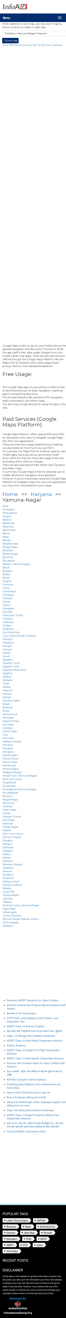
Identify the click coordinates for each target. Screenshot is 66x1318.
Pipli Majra (8, 820)
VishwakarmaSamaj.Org (18, 1313)
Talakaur (7, 902)
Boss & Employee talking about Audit (26, 1097)
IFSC (28, 1239)
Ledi (5, 734)
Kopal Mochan (11, 721)
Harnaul (7, 649)
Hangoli (7, 646)
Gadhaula (8, 622)
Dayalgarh (9, 608)
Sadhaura (8, 847)
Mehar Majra (10, 762)
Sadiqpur (8, 850)
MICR (43, 1239)
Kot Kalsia (8, 724)
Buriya (6, 577)
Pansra (6, 813)
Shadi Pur (8, 878)
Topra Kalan (9, 908)
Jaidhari (7, 676)
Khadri (6, 704)
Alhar (5, 506)
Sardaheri (8, 874)
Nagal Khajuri (10, 799)
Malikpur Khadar (12, 741)
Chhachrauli (9, 591)
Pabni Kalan (9, 809)
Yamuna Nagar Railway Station (21, 919)
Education (11, 1239)
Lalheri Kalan (10, 731)
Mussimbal (9, 785)
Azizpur (7, 516)
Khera (6, 710)
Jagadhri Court (11, 663)
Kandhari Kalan (11, 700)
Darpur (7, 605)
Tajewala (8, 898)
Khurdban (8, 717)
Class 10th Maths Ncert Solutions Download (30, 1110)
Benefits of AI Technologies (21, 1013)
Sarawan (7, 871)
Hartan (7, 652)
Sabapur (7, 844)
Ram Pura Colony (13, 833)
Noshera (7, 806)
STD (25, 1245)
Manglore (8, 751)
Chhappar (8, 594)
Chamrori (8, 584)
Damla (6, 601)
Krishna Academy (16, 1045)
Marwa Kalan (10, 755)
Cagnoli (7, 581)
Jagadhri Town (11, 666)
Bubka (6, 574)
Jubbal (6, 687)
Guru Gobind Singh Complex (19, 635)
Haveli (6, 656)
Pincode (47, 1232)
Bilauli (6, 567)
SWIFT (10, 1245)
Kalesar (7, 697)
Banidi (6, 533)
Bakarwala (9, 523)
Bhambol (8, 550)
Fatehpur (8, 618)
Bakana (7, 519)
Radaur (7, 830)
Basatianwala (10, 543)
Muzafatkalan (10, 792)
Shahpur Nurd (11, 881)
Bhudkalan (9, 560)
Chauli (6, 588)
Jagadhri (8, 659)
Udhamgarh (10, 912)
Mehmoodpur (11, 768)
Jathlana (7, 680)
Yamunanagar (11, 922)
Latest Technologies (17, 1220)
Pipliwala (8, 823)
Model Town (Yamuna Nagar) (20, 775)
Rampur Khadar (12, 837)
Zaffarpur (8, 925)
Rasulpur (8, 840)
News (28, 1226)
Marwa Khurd (10, 758)
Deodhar (8, 611)
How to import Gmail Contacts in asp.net (28, 1092)
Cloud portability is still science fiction (26, 1131)
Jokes (40, 1245)
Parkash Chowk (12, 816)
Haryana (41, 494)
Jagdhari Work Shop (14, 669)
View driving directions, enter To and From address (32, 45)
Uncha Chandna (12, 915)
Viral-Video (12, 1251)
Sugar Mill (8, 891)
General (10, 1232)
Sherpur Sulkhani (12, 884)
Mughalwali (9, 782)
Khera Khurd (10, 714)
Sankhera (8, 867)
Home (10, 494)
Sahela (6, 857)
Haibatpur (8, 642)
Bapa (6, 536)
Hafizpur (8, 639)
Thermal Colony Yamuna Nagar (21, 905)
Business (11, 1226)
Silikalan (7, 888)
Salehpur (8, 861)
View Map (29, 1232)
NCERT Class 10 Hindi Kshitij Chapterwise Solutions (34, 1040)
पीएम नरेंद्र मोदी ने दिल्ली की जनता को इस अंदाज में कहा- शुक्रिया (34, 1031)
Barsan (7, 540)
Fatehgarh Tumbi (13, 615)
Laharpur (8, 727)
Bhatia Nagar (10, 553)
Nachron (8, 796)
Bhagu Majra (10, 547)
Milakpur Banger (12, 772)
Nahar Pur (9, 803)
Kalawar (7, 693)
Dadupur (8, 598)
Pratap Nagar (10, 826)
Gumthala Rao (11, 632)
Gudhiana (8, 629)
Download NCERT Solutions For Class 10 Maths (32, 1000)
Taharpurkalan (11, 895)
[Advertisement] (33, 965)
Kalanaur (8, 690)
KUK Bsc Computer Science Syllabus (26, 1079)
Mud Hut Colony (12, 779)
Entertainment (47, 1226)
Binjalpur (8, 570)
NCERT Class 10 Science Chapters (26, 1026)
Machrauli (8, 738)
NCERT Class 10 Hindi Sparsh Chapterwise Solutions (35, 1058)
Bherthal (8, 557)
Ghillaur (7, 625)
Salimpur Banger (12, 864)
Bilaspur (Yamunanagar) (16, 564)
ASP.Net (41, 1220)
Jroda (6, 683)
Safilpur (7, 854)
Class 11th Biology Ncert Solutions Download (31, 1035)
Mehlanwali (9, 765)
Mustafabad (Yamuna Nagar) (19, 789)
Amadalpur (9, 509)
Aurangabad (10, 512)
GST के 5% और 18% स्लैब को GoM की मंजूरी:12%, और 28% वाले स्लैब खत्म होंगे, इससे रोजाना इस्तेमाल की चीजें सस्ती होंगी (35, 1124)
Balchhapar (9, 530)
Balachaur (8, 526)
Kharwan (8, 707)
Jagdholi (7, 673)
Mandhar (8, 745)
